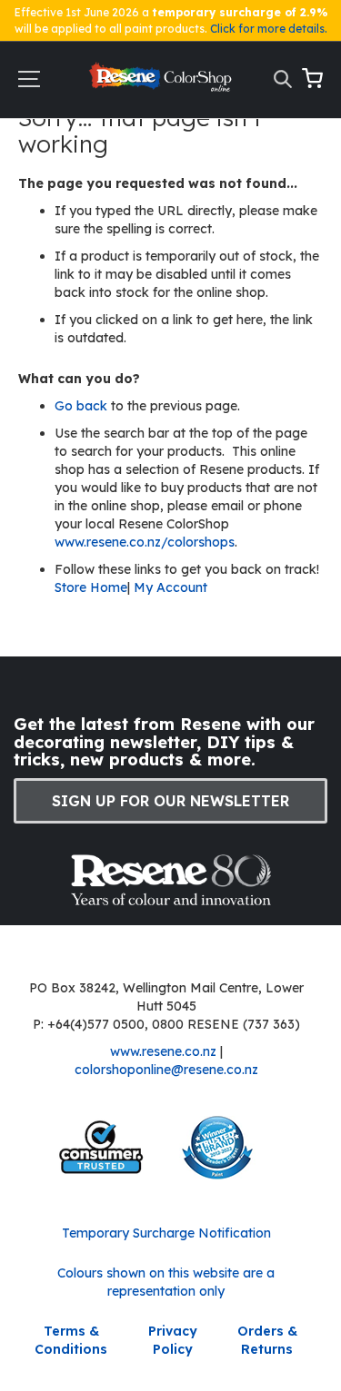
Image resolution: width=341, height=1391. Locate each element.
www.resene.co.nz (163, 1051)
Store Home (91, 587)
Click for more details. (268, 28)
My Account (170, 587)
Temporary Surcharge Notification (166, 1233)
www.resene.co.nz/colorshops (145, 542)
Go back (83, 406)
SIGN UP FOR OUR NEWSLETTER (170, 801)
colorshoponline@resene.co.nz (166, 1069)
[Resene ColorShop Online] (161, 81)
